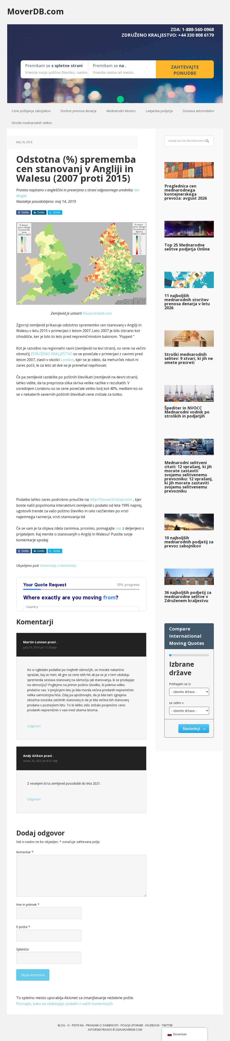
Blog (61, 1025)
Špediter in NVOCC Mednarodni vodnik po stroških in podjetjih (187, 412)
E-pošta (23, 927)
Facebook (152, 1025)
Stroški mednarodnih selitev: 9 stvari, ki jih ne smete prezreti (188, 358)
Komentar (24, 852)
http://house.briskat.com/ (111, 499)
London (67, 359)
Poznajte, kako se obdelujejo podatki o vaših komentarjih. (64, 1003)
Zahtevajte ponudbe (185, 70)
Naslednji (192, 728)
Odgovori (34, 726)
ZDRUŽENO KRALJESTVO (51, 353)
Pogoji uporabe (132, 1025)
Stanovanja (48, 565)
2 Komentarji (66, 565)
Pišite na (78, 1025)
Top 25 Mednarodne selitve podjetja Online (187, 247)
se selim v (176, 703)
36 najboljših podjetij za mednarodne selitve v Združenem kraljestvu (187, 596)
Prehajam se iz (180, 684)
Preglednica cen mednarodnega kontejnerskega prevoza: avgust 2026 (185, 192)
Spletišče (22, 949)
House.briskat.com (97, 313)
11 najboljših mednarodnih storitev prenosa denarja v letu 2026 (187, 301)
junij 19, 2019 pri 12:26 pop (40, 647)
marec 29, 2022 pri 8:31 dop (40, 761)
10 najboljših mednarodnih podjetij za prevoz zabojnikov (188, 542)
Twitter (167, 1025)
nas (118, 528)
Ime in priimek (27, 904)
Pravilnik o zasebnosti (102, 1025)
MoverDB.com (35, 11)
